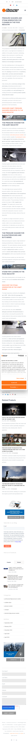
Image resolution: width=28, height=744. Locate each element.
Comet (4, 27)
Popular (9, 562)
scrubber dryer (8, 602)
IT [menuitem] (9, 1)
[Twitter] (5, 394)
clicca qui (19, 374)
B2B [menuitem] (12, 1)
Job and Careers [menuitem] (18, 1)
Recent (19, 562)
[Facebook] (3, 394)
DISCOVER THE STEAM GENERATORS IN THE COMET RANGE (12, 287)
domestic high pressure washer (12, 613)
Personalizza (13, 387)
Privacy (16, 733)
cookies (21, 733)
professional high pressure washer (13, 599)
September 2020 (9, 622)
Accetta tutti (14, 382)
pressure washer (9, 606)
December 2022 (8, 630)
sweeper (7, 609)
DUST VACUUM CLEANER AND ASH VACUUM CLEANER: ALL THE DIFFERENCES (15, 586)
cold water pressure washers (17, 134)
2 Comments (22, 30)
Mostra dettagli (20, 378)
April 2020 (7, 637)
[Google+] (10, 394)
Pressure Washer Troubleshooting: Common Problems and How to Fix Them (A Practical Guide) (13, 449)
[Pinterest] (12, 394)
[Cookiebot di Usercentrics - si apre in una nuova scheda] (18, 356)
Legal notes (12, 733)
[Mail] (15, 394)
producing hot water (21, 137)
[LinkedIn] (7, 394)
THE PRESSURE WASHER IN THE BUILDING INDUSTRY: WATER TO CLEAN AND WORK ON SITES (13, 485)
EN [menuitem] (6, 1)
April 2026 (7, 633)
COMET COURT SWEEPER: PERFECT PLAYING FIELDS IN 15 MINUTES (16, 569)
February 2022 (8, 626)
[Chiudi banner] (25, 355)
